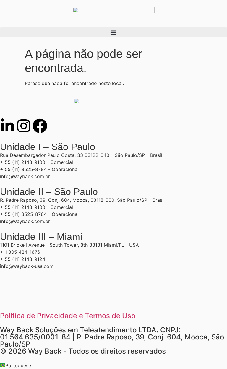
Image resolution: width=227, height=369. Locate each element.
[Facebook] (40, 125)
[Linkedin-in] (7, 125)
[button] (113, 32)
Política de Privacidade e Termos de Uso (67, 315)
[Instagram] (23, 125)
